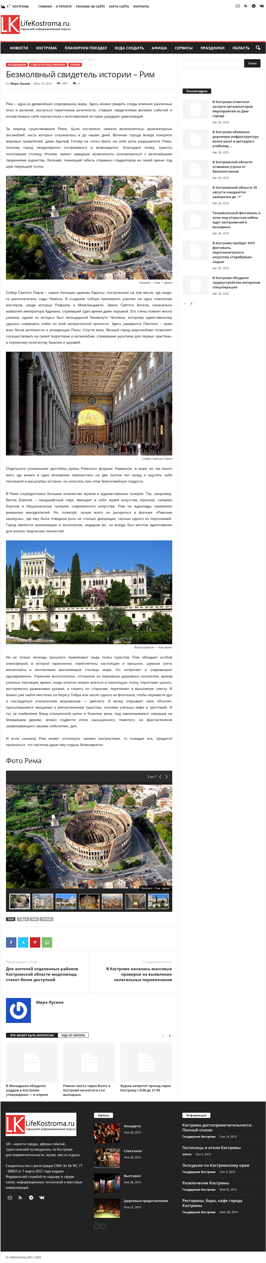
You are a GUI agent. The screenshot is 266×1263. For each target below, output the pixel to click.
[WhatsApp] (47, 942)
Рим (34, 919)
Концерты (132, 1126)
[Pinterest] (35, 942)
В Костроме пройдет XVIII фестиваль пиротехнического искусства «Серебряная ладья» (233, 252)
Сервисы (184, 47)
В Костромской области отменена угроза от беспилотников (232, 167)
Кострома (46, 47)
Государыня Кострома (199, 1136)
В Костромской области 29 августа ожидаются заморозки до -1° (234, 192)
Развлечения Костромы (205, 1182)
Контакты (141, 6)
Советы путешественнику (48, 64)
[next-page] (169, 1035)
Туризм (75, 64)
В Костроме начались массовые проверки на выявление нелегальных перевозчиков (139, 974)
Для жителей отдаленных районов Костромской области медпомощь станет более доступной (42, 974)
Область (241, 47)
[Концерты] (107, 1133)
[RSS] (246, 6)
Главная (45, 6)
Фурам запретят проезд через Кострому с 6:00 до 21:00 (145, 1087)
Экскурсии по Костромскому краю (216, 1165)
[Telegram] (254, 6)
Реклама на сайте (90, 6)
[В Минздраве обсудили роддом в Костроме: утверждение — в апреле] (32, 1062)
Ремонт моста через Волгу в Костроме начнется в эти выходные (86, 1090)
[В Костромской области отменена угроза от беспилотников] (196, 169)
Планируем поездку (86, 47)
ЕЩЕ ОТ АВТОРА (73, 1035)
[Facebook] (11, 942)
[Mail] (238, 6)
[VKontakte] (262, 6)
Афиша (159, 47)
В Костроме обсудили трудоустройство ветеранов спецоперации (236, 282)
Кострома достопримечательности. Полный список (217, 1127)
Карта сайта (119, 6)
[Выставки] (107, 1183)
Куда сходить (129, 47)
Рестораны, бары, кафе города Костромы (212, 1203)
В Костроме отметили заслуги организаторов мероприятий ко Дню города (232, 108)
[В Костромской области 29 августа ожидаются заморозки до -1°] (196, 195)
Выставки (132, 1175)
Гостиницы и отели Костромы (211, 1147)
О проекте (64, 6)
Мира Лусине (20, 83)
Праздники (213, 47)
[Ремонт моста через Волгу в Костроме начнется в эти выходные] (89, 1062)
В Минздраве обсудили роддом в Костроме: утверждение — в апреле (27, 1090)
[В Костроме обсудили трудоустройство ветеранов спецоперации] (196, 285)
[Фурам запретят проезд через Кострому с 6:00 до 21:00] (146, 1062)
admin (186, 1154)
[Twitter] (23, 942)
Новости (19, 47)
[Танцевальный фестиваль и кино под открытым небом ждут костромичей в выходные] (196, 220)
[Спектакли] (107, 1158)
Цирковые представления (146, 1200)
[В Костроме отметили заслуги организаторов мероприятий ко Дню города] (196, 109)
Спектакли (133, 1151)
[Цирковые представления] (107, 1208)
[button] (258, 48)
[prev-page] (163, 1035)
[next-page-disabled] (102, 1226)
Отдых (23, 919)
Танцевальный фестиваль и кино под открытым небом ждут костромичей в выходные (236, 219)
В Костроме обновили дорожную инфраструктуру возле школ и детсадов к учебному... (235, 139)
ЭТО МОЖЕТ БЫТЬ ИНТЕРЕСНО (32, 1035)
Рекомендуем (30, 59)
